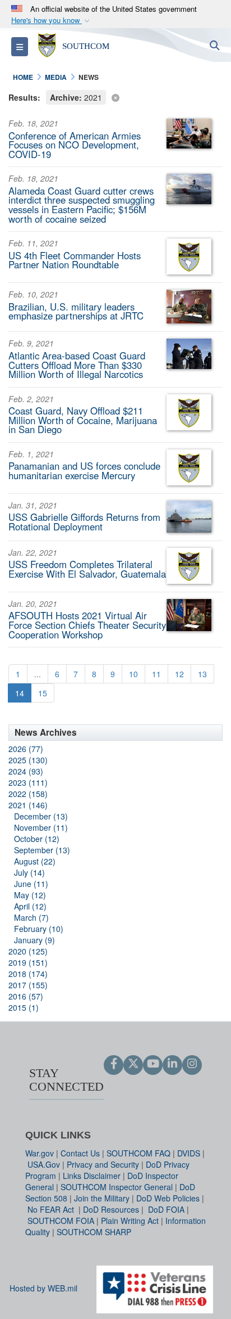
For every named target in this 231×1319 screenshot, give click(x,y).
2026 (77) (25, 748)
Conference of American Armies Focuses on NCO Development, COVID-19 (74, 145)
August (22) (35, 861)
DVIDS (188, 1153)
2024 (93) (25, 771)
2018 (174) (28, 973)
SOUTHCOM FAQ (138, 1153)
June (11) (31, 883)
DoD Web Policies (168, 1198)
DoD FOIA (166, 1209)
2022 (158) (28, 793)
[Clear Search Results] (115, 96)
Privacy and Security (103, 1164)
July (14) (29, 872)
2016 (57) (25, 996)
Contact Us (80, 1153)
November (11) (41, 827)
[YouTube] (153, 1064)
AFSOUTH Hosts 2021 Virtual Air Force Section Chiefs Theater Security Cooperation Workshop (87, 625)
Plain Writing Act (130, 1220)
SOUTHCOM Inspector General (117, 1186)
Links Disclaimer (92, 1175)
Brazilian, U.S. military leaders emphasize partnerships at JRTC (76, 311)
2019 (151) (28, 962)
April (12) (30, 906)
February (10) (38, 928)
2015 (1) (23, 1007)
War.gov (39, 1153)
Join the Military (102, 1198)
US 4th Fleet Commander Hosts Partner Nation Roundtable (74, 260)
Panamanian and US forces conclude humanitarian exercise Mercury (84, 470)
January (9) (34, 940)
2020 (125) (28, 951)
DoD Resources (111, 1209)
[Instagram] (192, 1064)
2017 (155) (28, 985)
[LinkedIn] (172, 1064)
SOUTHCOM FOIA (60, 1220)
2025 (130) (28, 760)
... (37, 673)
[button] (51, 20)
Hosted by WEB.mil (43, 1288)
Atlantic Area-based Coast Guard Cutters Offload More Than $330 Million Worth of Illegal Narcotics (76, 365)
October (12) (36, 838)
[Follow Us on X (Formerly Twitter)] (133, 1064)
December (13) (41, 816)
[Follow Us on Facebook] (113, 1064)
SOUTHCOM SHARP (94, 1231)
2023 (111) (28, 782)
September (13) (42, 850)
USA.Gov (43, 1164)
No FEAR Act (51, 1209)
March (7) (31, 917)
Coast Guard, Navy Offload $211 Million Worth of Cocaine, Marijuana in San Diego (82, 420)
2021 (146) (28, 805)
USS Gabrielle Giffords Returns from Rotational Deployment (84, 521)
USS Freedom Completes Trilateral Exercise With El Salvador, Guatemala (87, 568)
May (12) (30, 895)
